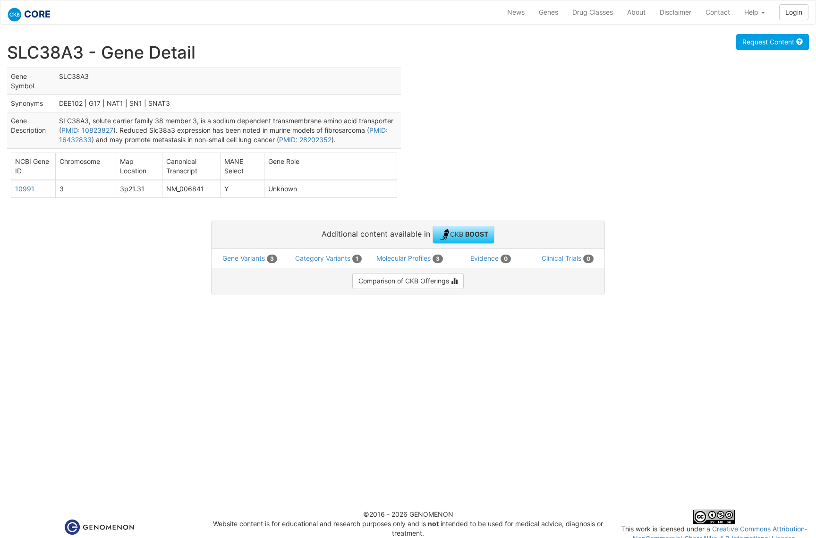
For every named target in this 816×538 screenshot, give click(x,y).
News (516, 12)
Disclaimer (675, 12)
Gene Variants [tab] (248, 258)
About (636, 12)
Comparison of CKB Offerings (404, 281)
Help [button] (752, 12)
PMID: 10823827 (87, 130)
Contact (718, 12)
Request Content (769, 42)
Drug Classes (592, 12)
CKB (469, 234)
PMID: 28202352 (305, 140)
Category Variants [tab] (326, 258)
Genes (548, 12)
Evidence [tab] (489, 258)
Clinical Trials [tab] (566, 258)
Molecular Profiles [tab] (408, 258)
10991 (24, 189)
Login (793, 12)
